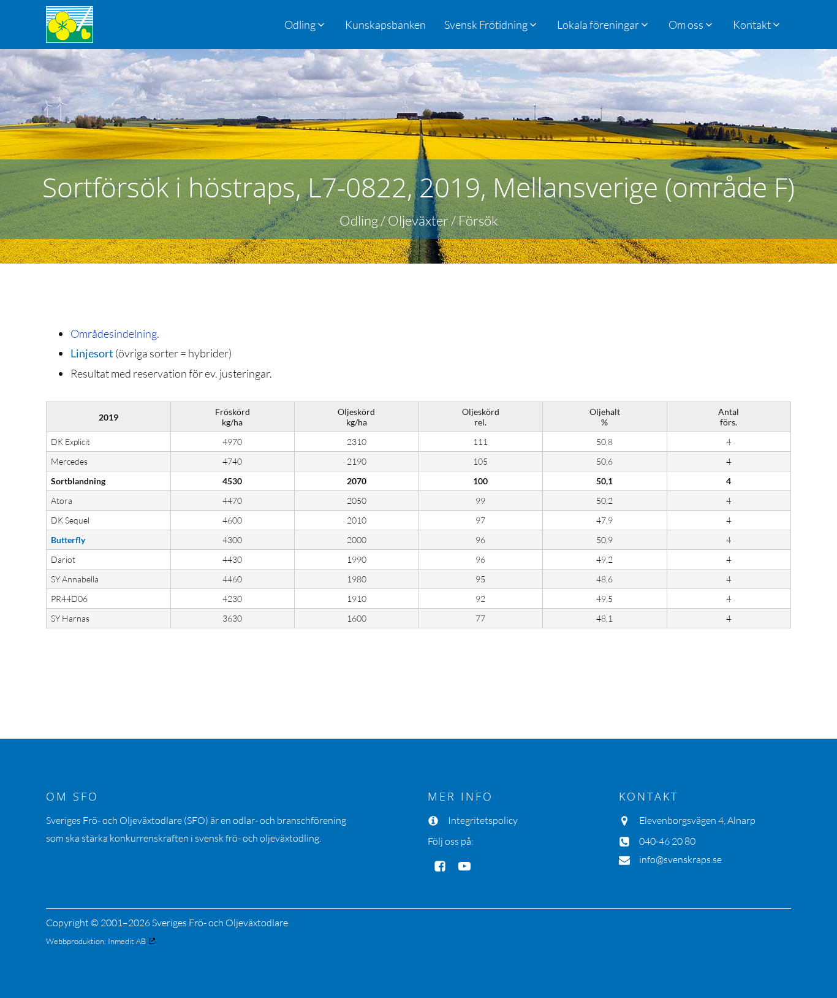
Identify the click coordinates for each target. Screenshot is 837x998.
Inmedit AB (127, 941)
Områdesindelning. (114, 333)
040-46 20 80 (667, 841)
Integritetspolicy (483, 820)
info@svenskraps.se (680, 859)
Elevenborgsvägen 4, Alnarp (697, 820)
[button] (491, 24)
